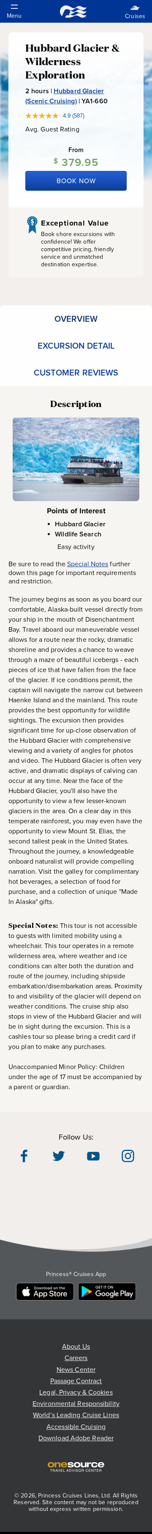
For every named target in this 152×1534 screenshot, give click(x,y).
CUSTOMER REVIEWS (76, 373)
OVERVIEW (76, 319)
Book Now (76, 181)
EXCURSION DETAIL (76, 346)
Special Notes (87, 564)
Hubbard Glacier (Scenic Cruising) (64, 96)
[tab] (76, 319)
